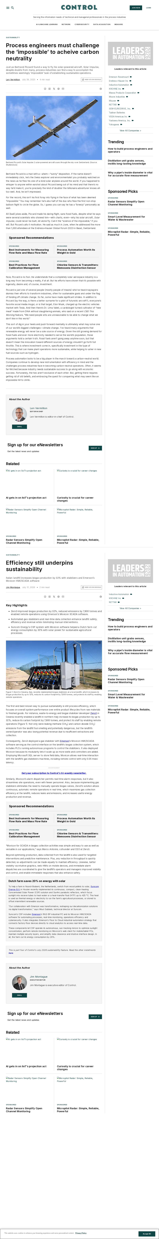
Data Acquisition (101, 24)
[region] (79, 1234)
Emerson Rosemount (119, 77)
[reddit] (58, 89)
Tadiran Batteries (117, 112)
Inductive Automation (119, 85)
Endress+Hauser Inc (118, 81)
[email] (63, 89)
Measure (119, 24)
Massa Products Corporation (122, 92)
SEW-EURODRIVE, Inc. (120, 108)
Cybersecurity (82, 24)
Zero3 (93, 713)
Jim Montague (13, 587)
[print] (100, 89)
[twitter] (54, 89)
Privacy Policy (80, 1233)
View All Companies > (130, 130)
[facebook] (45, 89)
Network (66, 24)
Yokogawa (114, 124)
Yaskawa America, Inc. (119, 120)
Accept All (147, 1234)
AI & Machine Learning (47, 24)
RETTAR (113, 104)
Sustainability (13, 37)
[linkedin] (49, 89)
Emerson (64, 741)
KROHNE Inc (115, 89)
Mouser (112, 100)
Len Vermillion (13, 79)
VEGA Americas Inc (118, 116)
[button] (8, 8)
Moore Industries (117, 96)
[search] (12, 8)
